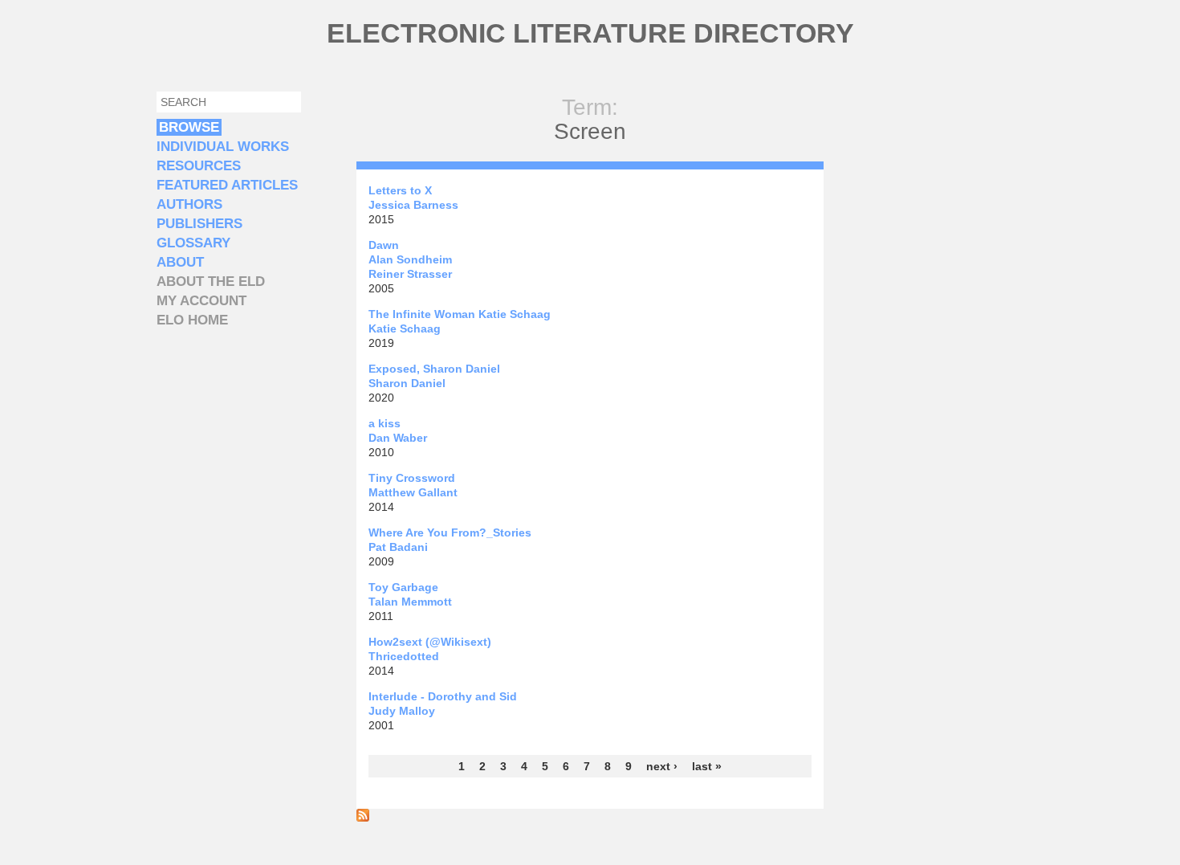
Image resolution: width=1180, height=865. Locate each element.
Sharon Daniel (407, 383)
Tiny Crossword (411, 477)
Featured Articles (227, 185)
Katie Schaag (404, 328)
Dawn (383, 245)
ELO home (192, 320)
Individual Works (223, 146)
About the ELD (211, 281)
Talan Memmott (410, 601)
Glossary (193, 243)
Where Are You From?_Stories (449, 532)
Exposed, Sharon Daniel (434, 368)
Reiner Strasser (410, 273)
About (180, 262)
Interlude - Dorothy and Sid (442, 696)
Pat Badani (398, 547)
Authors (189, 204)
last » (707, 766)
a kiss (384, 423)
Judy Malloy (401, 710)
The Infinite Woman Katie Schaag (459, 314)
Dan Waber (397, 437)
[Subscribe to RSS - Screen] (362, 817)
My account (201, 300)
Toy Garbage (403, 587)
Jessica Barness (413, 204)
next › (661, 766)
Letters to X (400, 190)
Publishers (199, 223)
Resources (199, 165)
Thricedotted (403, 656)
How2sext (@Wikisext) (429, 641)
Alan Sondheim (410, 259)
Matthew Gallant (413, 492)
